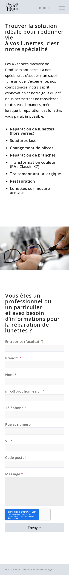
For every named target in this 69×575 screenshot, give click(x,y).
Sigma (51, 569)
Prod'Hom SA (29, 569)
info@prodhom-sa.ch (24, 391)
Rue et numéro (18, 424)
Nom (10, 374)
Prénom (13, 358)
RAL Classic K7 (24, 166)
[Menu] (59, 7)
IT (49, 8)
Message (14, 474)
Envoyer (34, 527)
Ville (8, 441)
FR (39, 8)
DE (44, 8)
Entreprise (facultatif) (24, 341)
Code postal (15, 457)
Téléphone (15, 407)
